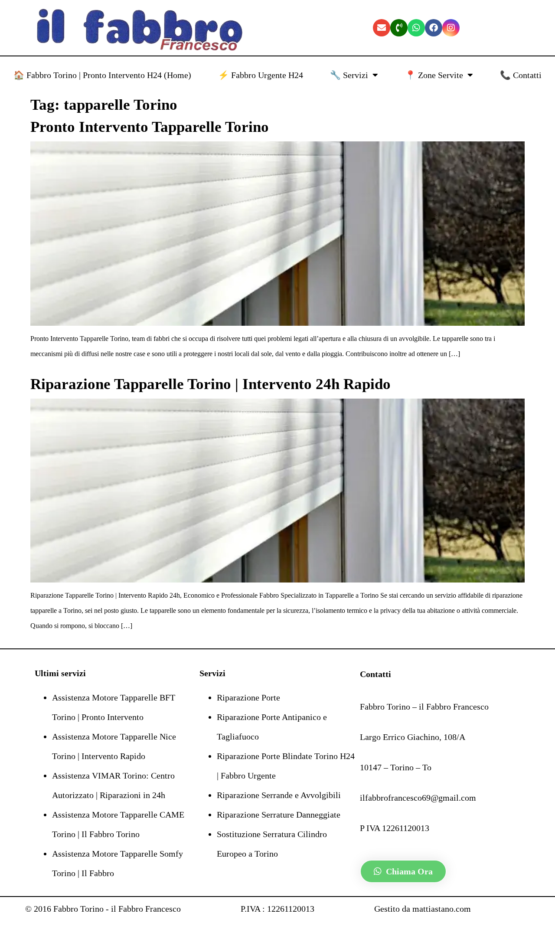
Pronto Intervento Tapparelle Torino (149, 126)
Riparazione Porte (248, 697)
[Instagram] (451, 27)
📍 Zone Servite (434, 75)
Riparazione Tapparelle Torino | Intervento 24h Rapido (210, 384)
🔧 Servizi (349, 75)
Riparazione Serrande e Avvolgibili (279, 795)
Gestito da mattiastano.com (422, 908)
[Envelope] (381, 27)
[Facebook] (433, 27)
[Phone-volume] (399, 27)
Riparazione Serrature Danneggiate (278, 814)
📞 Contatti (521, 75)
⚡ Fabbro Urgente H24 (260, 75)
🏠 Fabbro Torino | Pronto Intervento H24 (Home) (102, 75)
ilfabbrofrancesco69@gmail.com (418, 797)
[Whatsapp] (416, 27)
